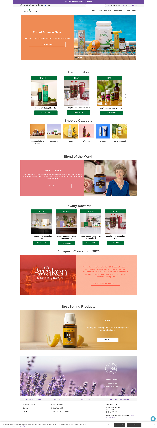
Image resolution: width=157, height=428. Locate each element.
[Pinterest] (30, 5)
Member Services (29, 404)
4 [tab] (82, 347)
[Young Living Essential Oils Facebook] (21, 5)
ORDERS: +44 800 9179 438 (32, 399)
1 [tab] (74, 347)
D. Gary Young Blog (58, 408)
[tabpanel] (78, 330)
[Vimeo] (36, 5)
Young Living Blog (57, 404)
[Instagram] (27, 5)
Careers (25, 411)
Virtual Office (130, 11)
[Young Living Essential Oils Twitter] (24, 5)
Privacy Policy (20, 426)
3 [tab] (80, 347)
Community (118, 11)
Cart (135, 5)
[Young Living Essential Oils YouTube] (33, 5)
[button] (153, 418)
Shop (99, 11)
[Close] (154, 425)
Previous (31, 95)
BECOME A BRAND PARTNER (119, 399)
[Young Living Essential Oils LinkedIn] (39, 5)
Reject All (119, 425)
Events (25, 408)
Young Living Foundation (60, 411)
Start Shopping (47, 44)
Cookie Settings (105, 425)
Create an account (116, 5)
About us (107, 11)
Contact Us (56, 399)
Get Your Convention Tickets (105, 283)
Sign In (127, 5)
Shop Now (126, 44)
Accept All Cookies (134, 425)
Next (126, 95)
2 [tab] (77, 347)
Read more (45, 112)
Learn (93, 11)
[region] (78, 425)
